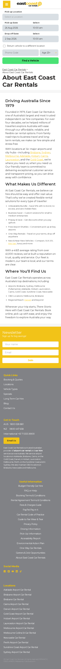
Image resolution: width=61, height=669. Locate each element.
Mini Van (12, 243)
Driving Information (30, 529)
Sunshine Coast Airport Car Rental (21, 647)
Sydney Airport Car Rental (17, 652)
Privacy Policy (30, 524)
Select (36, 23)
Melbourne (12, 156)
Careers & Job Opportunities (30, 552)
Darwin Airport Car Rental (17, 609)
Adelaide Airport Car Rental (17, 589)
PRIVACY (43, 659)
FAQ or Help (30, 490)
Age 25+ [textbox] (46, 52)
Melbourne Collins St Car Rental (20, 633)
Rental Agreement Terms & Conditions (30, 500)
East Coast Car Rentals (14, 69)
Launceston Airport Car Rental (19, 623)
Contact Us (9, 408)
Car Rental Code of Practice (30, 514)
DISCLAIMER (9, 661)
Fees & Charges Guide (30, 505)
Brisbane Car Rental (14, 599)
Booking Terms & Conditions (30, 495)
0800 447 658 (16, 429)
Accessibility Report (30, 538)
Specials (8, 394)
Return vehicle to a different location (26, 46)
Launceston (12, 159)
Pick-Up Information (30, 533)
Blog (6, 403)
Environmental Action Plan (30, 543)
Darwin (27, 300)
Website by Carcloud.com (25, 661)
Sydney (46, 152)
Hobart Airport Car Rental (17, 618)
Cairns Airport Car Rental (16, 604)
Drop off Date (12, 34)
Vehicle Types (10, 389)
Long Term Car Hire (14, 398)
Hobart (35, 156)
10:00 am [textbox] (38, 27)
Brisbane (35, 152)
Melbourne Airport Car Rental (19, 628)
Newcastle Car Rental (14, 637)
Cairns (44, 156)
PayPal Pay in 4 (30, 509)
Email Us (11, 440)
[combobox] (30, 17)
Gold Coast (36, 159)
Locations (8, 384)
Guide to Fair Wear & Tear (30, 519)
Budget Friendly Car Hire (30, 486)
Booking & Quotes (13, 379)
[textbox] (30, 17)
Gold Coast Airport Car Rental (18, 613)
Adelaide (25, 156)
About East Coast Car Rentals (30, 557)
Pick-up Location (13, 12)
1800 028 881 (17, 424)
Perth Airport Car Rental (16, 642)
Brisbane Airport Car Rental (17, 594)
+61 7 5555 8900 (26, 433)
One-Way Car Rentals (30, 548)
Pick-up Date (11, 23)
